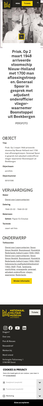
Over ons (6, 337)
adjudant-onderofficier (15, 272)
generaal (32, 269)
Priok (19, 267)
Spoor (32, 247)
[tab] (39, 382)
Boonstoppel (24, 250)
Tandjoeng (26, 267)
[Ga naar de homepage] (7, 4)
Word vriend (8, 355)
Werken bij (7, 350)
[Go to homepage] (13, 315)
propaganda (21, 269)
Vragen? (6, 332)
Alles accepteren (21, 403)
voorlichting (10, 269)
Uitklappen (21, 37)
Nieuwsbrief (8, 346)
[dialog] (21, 386)
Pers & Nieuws (9, 341)
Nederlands (21, 275)
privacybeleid (11, 375)
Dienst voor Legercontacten (17, 200)
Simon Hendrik (11, 250)
